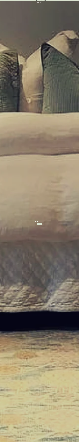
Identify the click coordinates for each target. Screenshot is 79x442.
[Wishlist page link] (74, 2)
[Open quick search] (75, 2)
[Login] (77, 2)
